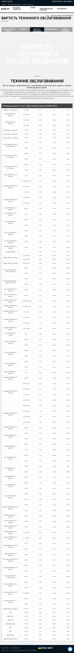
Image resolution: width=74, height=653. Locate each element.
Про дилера (62, 8)
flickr (36, 648)
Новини (3, 4)
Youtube (31, 648)
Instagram (34, 648)
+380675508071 (68, 1)
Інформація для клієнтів (46, 9)
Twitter (26, 648)
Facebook (23, 648)
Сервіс (32, 7)
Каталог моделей (17, 8)
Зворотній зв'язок (28, 4)
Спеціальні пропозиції (14, 4)
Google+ (28, 648)
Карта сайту (4, 647)
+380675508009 (57, 1)
